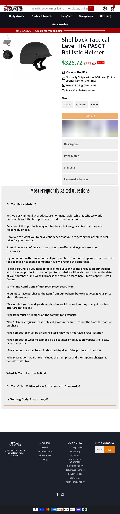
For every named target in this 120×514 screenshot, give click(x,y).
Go (110, 449)
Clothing (105, 16)
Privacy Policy (75, 474)
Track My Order (75, 447)
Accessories (60, 24)
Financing (75, 451)
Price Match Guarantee (75, 461)
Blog (45, 460)
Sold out (90, 116)
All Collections (45, 451)
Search (45, 447)
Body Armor (16, 16)
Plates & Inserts (42, 16)
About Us (75, 455)
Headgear (66, 16)
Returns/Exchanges (75, 470)
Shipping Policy (75, 466)
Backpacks (86, 16)
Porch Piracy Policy (75, 482)
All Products (45, 455)
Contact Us (75, 478)
